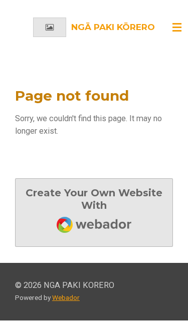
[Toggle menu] (177, 28)
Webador (66, 297)
